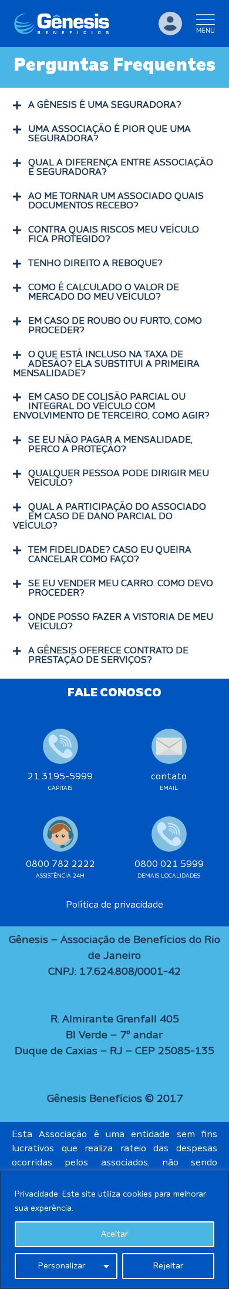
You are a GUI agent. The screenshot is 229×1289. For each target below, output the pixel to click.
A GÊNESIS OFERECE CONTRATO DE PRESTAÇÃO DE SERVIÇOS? (108, 655)
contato (169, 777)
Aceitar (114, 1234)
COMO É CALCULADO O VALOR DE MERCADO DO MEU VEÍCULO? (103, 292)
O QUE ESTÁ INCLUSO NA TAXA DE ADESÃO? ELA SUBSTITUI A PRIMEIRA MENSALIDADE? (106, 364)
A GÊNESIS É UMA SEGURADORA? (104, 105)
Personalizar (61, 1266)
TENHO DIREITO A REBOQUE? (95, 263)
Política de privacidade (114, 905)
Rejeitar (168, 1266)
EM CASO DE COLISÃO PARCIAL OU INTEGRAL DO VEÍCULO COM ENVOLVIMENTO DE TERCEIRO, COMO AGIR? (111, 407)
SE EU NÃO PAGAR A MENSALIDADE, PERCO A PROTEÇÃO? (110, 445)
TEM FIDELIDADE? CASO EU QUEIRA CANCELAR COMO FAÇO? (109, 555)
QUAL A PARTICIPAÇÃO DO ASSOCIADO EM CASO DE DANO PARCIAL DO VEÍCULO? (109, 517)
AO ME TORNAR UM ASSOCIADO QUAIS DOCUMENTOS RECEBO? (116, 201)
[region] (114, 1230)
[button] (114, 106)
